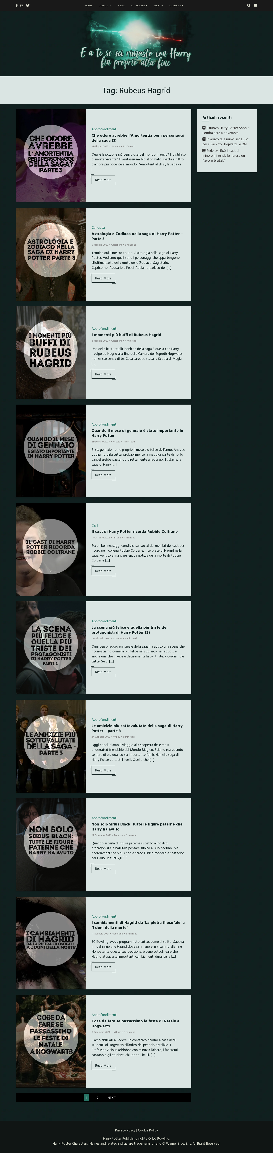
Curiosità (105, 5)
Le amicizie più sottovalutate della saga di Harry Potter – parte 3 (137, 727)
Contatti (175, 5)
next (112, 1097)
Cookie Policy (148, 1130)
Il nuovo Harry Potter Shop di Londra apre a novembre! (226, 130)
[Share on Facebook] (20, 114)
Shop (157, 5)
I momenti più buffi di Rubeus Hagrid (126, 334)
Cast (95, 525)
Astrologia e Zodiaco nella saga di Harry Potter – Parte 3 (137, 235)
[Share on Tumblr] (20, 128)
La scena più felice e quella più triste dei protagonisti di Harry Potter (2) (130, 629)
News (121, 5)
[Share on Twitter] (20, 121)
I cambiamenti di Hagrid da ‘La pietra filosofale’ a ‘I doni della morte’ (138, 924)
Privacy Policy (125, 1130)
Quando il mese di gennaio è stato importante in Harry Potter (137, 432)
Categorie (138, 5)
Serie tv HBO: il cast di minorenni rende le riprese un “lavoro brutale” (223, 155)
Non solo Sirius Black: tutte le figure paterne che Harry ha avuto (137, 826)
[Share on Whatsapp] (20, 134)
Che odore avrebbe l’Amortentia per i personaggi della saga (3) (138, 137)
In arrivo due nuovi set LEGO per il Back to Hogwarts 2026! (225, 142)
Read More (103, 179)
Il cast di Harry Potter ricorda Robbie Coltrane (135, 531)
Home (88, 5)
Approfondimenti (104, 129)
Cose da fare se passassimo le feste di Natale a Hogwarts (135, 1023)
